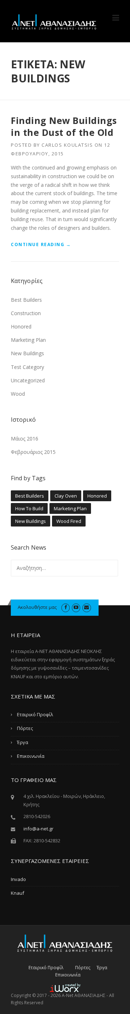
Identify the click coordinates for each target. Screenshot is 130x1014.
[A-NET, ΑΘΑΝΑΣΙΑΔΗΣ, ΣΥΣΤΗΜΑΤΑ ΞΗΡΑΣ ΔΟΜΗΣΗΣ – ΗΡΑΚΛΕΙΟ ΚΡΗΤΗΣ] (54, 21)
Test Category (27, 367)
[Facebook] (65, 607)
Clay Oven (66, 496)
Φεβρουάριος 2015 (33, 451)
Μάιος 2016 (24, 438)
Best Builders (26, 299)
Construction (26, 313)
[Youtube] (76, 607)
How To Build (29, 508)
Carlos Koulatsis (67, 145)
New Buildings (27, 353)
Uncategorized (28, 380)
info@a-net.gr (38, 828)
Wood (18, 393)
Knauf (17, 893)
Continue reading (41, 244)
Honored (21, 326)
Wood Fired (68, 521)
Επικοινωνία (30, 756)
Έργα (22, 742)
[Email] (86, 607)
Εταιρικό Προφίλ (35, 714)
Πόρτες (25, 728)
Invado (18, 879)
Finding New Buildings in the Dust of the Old (64, 126)
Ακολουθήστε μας (37, 607)
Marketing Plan (28, 339)
